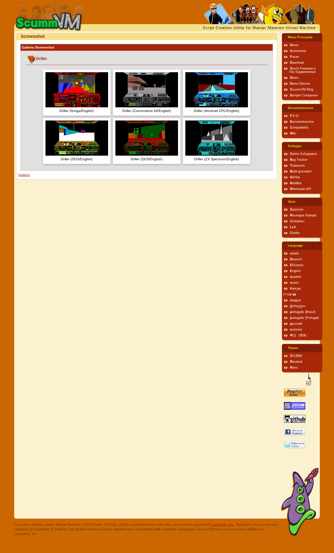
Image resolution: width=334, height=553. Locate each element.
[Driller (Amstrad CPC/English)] (216, 90)
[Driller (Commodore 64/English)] (146, 90)
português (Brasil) (302, 312)
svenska (296, 329)
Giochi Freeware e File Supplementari (302, 70)
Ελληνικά (296, 265)
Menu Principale (300, 37)
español (295, 277)
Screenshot (298, 51)
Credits (295, 233)
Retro (294, 367)
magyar (295, 300)
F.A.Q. (294, 116)
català (294, 253)
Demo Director (300, 83)
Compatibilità (299, 127)
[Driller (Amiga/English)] (76, 90)
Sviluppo (294, 146)
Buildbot (295, 183)
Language (295, 245)
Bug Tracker (298, 159)
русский (296, 323)
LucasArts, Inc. (222, 524)
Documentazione (300, 108)
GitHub (295, 177)
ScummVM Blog (301, 89)
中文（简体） (299, 335)
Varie (291, 201)
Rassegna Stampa (303, 215)
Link (293, 227)
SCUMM (296, 356)
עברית (287, 294)
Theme (293, 348)
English (295, 271)
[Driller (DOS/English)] (76, 139)
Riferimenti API (300, 189)
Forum (294, 57)
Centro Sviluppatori (303, 154)
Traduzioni (297, 165)
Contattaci (297, 221)
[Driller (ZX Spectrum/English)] (216, 139)
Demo (294, 78)
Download (297, 62)
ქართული (297, 306)
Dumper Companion (304, 95)
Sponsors (296, 209)
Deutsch (296, 259)
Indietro (24, 175)
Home (294, 45)
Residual (296, 361)
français (295, 288)
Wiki (293, 133)
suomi (294, 282)
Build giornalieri (301, 171)
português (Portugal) (304, 318)
